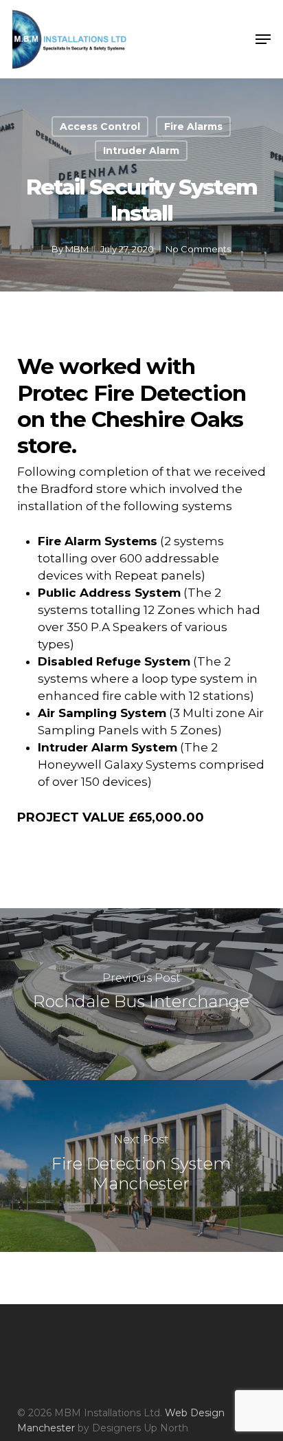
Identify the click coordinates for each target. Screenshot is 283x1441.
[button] (263, 39)
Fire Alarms (193, 126)
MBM (77, 248)
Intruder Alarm (141, 150)
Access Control (100, 126)
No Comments (198, 248)
